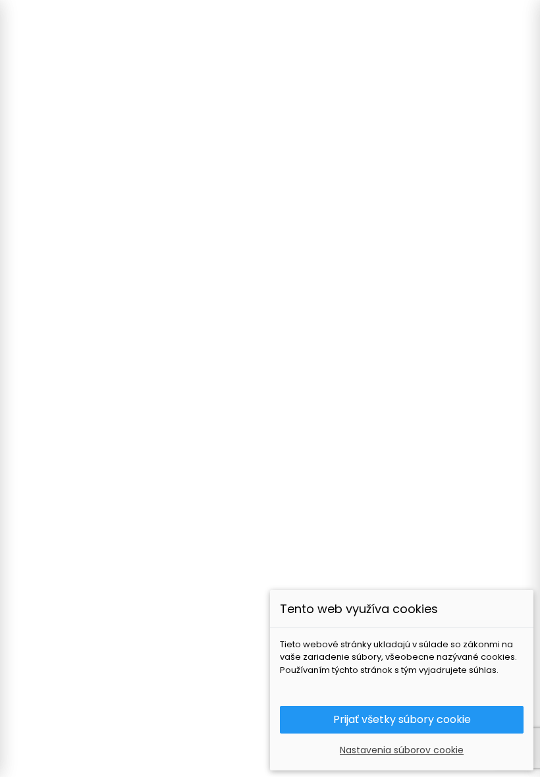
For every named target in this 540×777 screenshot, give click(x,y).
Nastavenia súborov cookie (402, 750)
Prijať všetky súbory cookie (402, 719)
